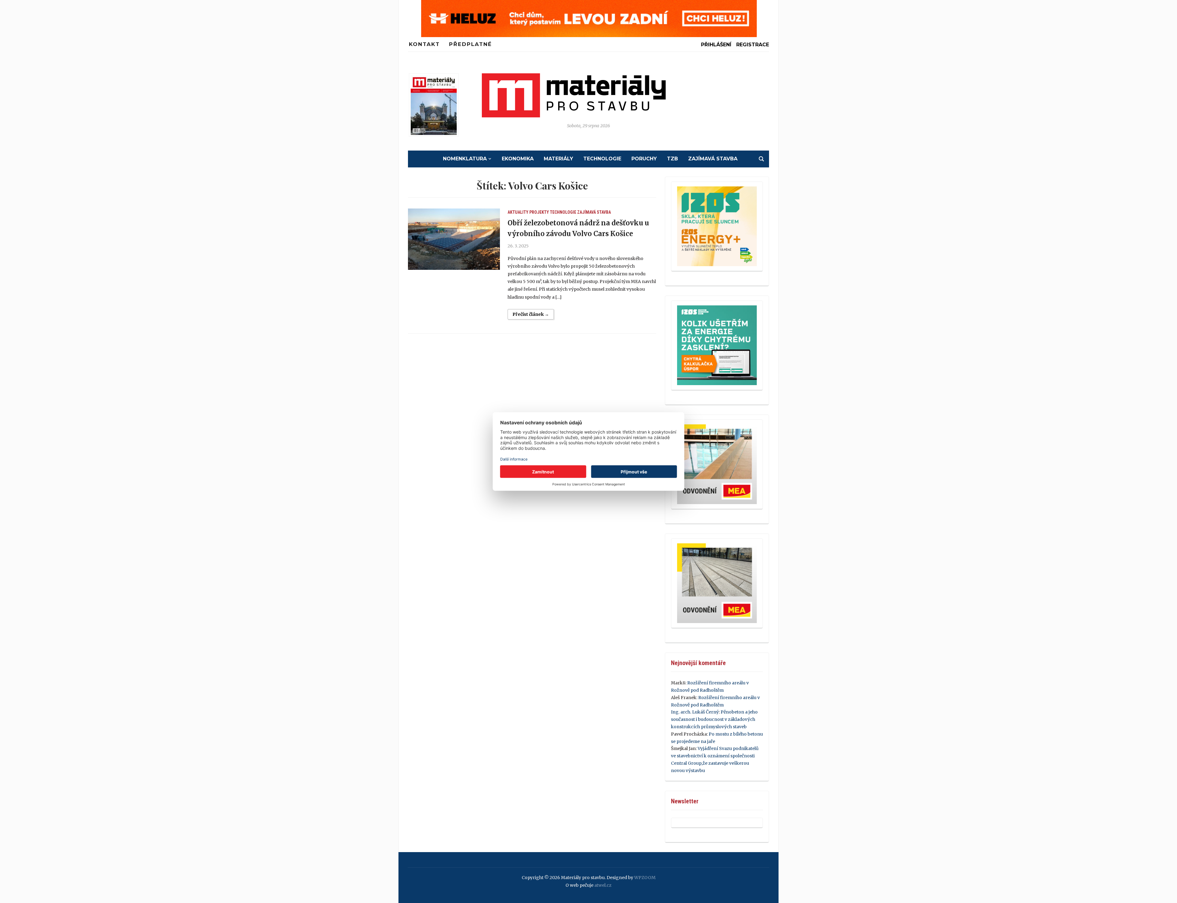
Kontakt (424, 44)
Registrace (752, 45)
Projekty (539, 212)
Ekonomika (518, 159)
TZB (672, 159)
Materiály (558, 159)
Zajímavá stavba (712, 159)
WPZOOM (645, 877)
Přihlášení (716, 45)
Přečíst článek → (530, 314)
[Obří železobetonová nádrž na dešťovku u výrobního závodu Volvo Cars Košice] (454, 239)
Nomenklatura (465, 159)
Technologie (602, 159)
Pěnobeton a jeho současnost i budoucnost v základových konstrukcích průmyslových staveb (714, 719)
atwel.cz (602, 885)
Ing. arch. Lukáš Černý (695, 712)
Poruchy (644, 159)
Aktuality (518, 212)
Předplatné (470, 44)
